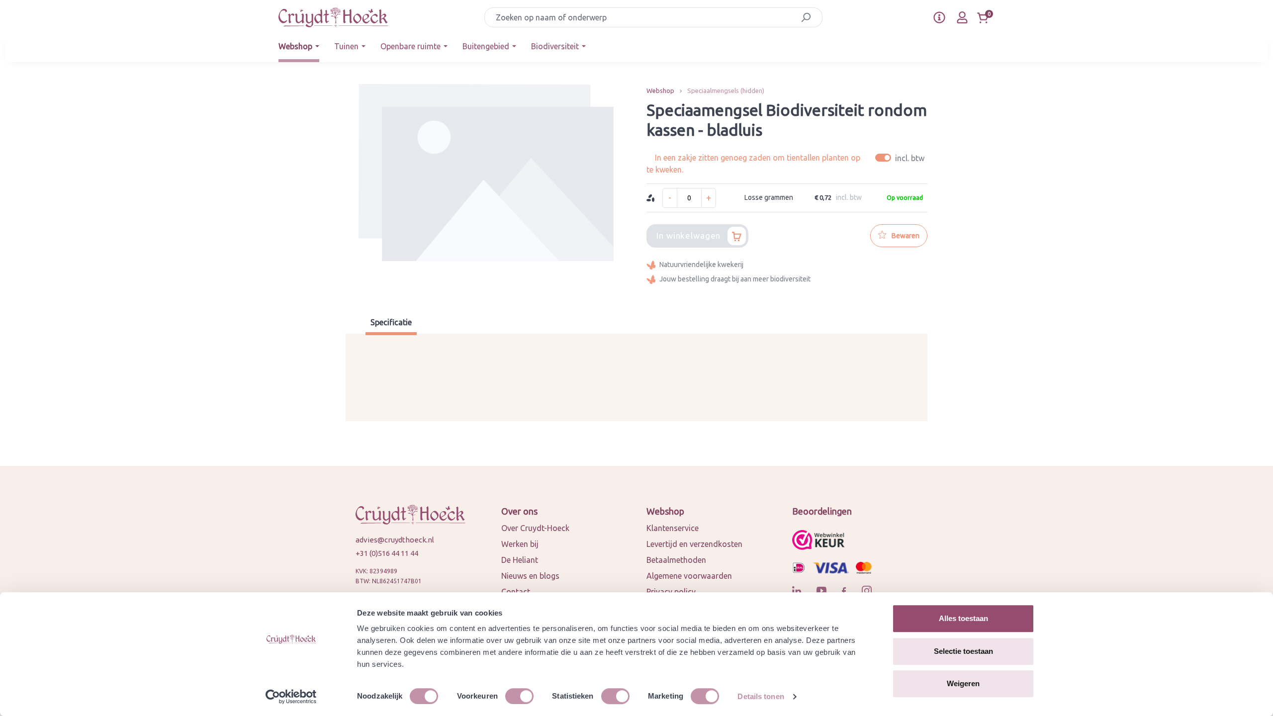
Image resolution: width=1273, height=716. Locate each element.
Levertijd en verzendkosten (694, 543)
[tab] (391, 323)
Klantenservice (672, 528)
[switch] (519, 696)
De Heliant (519, 559)
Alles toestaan (963, 618)
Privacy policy (671, 591)
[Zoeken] (805, 17)
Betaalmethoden (676, 559)
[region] (486, 189)
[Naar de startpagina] (333, 17)
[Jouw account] (962, 17)
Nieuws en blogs (530, 575)
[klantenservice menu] (939, 17)
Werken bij (520, 543)
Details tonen (760, 696)
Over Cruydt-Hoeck (535, 528)
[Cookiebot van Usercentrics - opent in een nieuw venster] (291, 696)
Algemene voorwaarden (689, 575)
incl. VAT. (901, 158)
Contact (515, 591)
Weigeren (963, 683)
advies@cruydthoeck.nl (395, 540)
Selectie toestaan (963, 651)
